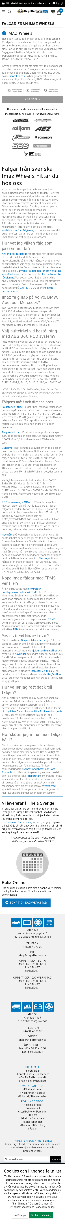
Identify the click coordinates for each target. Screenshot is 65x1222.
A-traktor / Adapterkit (33, 1118)
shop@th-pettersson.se (32, 955)
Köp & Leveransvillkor (33, 1081)
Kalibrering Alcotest (33, 1093)
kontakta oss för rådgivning (18, 230)
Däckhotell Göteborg (33, 1125)
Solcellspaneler (33, 1122)
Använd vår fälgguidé (14, 254)
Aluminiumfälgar (33, 1105)
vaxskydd (50, 786)
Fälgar (33, 1129)
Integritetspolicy (20, 1207)
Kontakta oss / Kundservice (33, 1074)
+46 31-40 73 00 (32, 947)
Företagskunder (33, 1089)
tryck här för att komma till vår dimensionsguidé (34, 711)
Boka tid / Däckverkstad (33, 1096)
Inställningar (20, 1215)
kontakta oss (17, 76)
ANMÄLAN (55, 1159)
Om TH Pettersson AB (33, 1077)
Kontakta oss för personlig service (21, 822)
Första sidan (33, 1071)
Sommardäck (33, 1108)
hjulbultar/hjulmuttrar (44, 651)
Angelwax (38, 769)
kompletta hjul (41, 640)
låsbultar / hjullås (41, 671)
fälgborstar (33, 776)
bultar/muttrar (52, 674)
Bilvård (33, 1115)
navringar (20, 654)
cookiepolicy (47, 1207)
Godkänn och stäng (41, 1215)
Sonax (27, 769)
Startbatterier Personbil (33, 1112)
